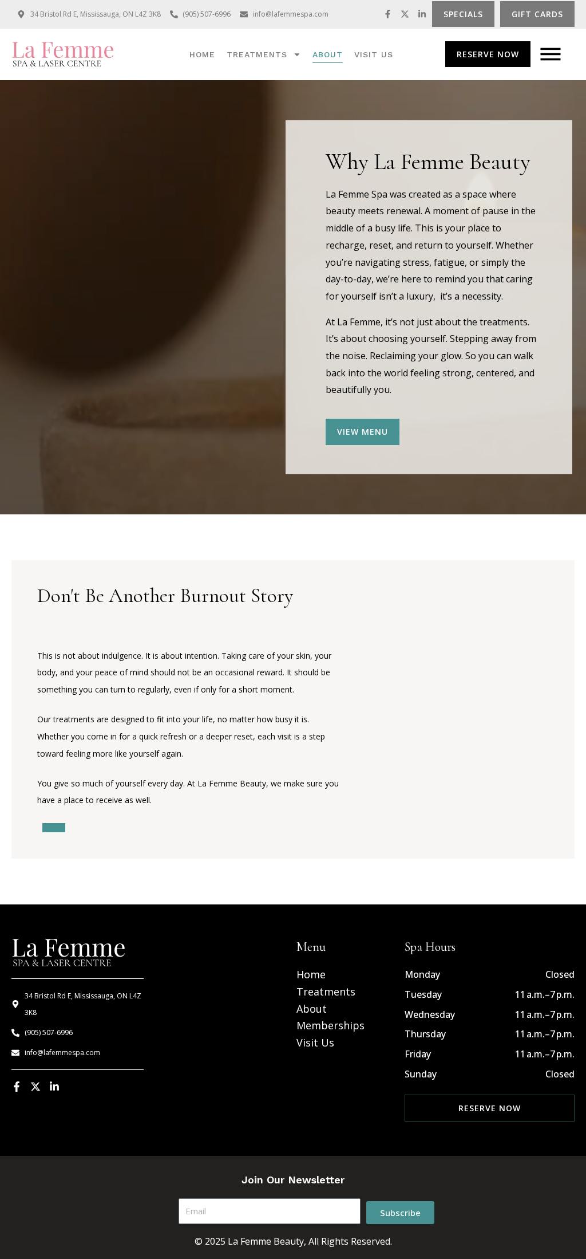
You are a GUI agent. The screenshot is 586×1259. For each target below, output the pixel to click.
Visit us (373, 54)
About (327, 54)
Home (202, 54)
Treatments (257, 54)
